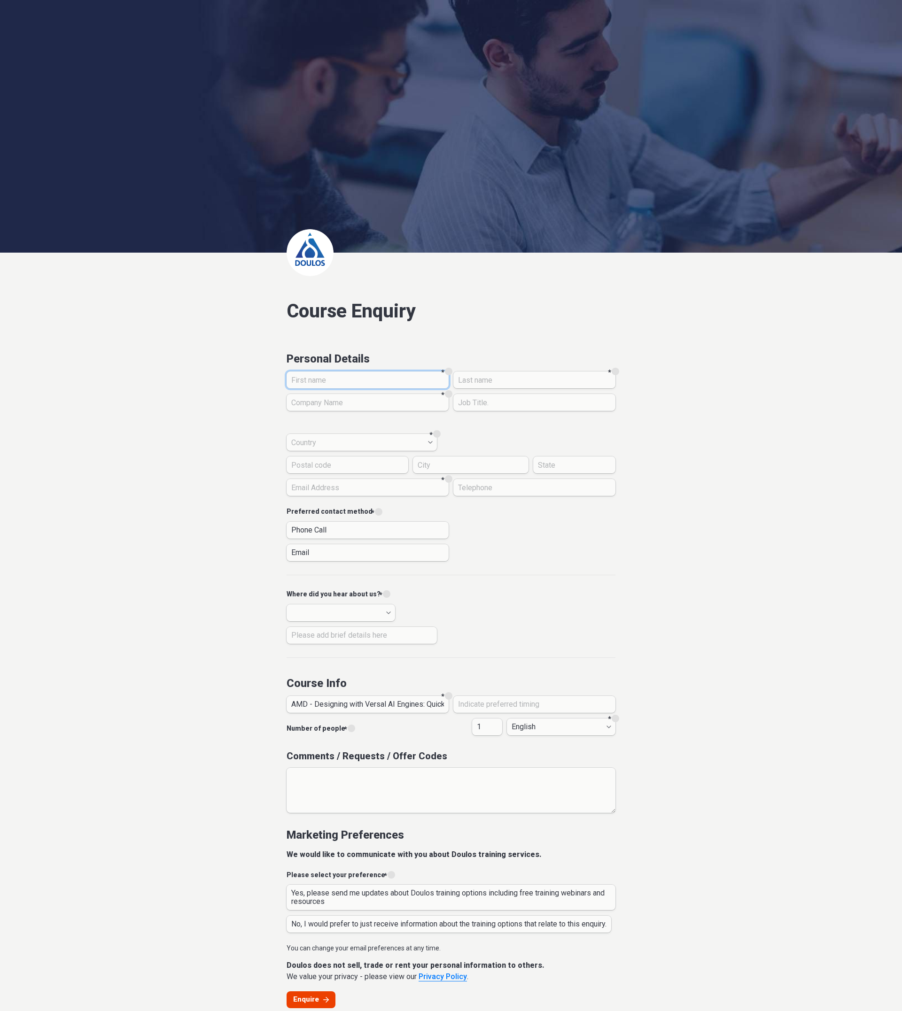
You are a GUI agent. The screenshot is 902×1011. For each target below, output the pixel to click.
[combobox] (362, 442)
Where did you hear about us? (334, 594)
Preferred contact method (330, 511)
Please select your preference (336, 875)
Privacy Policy (443, 976)
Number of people (316, 728)
